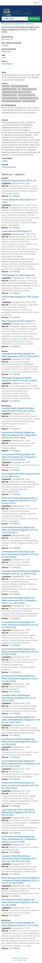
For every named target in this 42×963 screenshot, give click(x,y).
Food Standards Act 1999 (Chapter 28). (18, 275)
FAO (24, 960)
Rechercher (34, 19)
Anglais (5, 161)
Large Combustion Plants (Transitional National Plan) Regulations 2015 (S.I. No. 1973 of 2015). (19, 812)
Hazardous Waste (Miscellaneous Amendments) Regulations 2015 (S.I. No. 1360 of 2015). (19, 698)
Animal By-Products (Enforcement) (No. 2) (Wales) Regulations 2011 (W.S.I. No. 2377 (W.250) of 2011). (19, 500)
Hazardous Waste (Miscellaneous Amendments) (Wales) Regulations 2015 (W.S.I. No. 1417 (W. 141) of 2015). (19, 858)
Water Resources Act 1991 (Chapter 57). (19, 321)
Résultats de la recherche (12, 24)
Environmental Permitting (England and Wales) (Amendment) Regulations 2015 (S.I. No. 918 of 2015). (20, 742)
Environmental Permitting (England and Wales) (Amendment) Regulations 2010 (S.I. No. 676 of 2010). (20, 554)
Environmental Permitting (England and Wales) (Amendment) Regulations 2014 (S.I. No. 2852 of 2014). (20, 785)
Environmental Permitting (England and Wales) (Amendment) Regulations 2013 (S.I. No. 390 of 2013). (20, 625)
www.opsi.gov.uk (9, 167)
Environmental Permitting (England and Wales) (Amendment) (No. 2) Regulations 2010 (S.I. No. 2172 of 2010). (19, 435)
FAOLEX (9, 64)
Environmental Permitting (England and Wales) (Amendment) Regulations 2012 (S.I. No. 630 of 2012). (20, 651)
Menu (36, 3)
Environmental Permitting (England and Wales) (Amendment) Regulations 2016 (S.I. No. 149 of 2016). (20, 902)
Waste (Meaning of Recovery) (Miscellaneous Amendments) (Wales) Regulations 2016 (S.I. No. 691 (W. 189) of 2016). (21, 880)
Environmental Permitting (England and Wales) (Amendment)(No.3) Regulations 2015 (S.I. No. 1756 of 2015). (21, 720)
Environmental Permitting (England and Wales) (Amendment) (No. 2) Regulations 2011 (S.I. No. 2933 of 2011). (19, 457)
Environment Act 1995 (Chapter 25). (17, 231)
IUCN (15, 960)
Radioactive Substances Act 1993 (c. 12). (19, 180)
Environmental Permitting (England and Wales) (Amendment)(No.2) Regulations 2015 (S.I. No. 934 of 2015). (21, 763)
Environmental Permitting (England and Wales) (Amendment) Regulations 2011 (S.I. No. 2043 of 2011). (20, 530)
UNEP (20, 960)
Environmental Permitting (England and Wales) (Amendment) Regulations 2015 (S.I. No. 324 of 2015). (20, 678)
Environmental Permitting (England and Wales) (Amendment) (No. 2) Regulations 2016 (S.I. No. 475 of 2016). (19, 839)
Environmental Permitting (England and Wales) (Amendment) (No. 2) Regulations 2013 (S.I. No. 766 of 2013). (19, 600)
